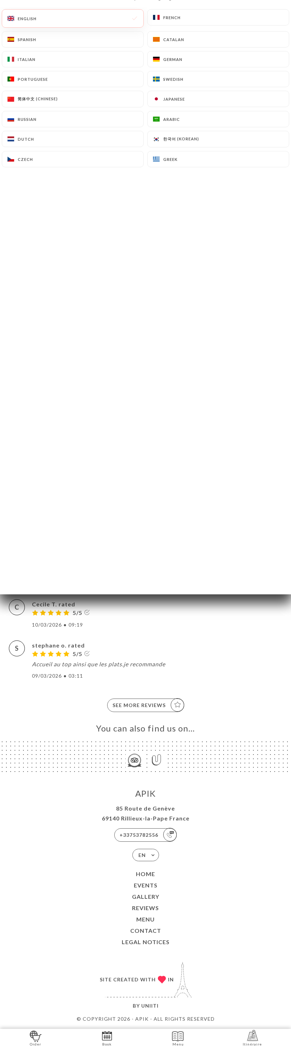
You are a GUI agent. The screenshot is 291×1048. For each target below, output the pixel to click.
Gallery (145, 896)
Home (145, 873)
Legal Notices (146, 941)
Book (107, 1044)
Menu (145, 919)
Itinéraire (252, 1044)
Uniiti (150, 1006)
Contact (145, 930)
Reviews (145, 907)
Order (35, 1044)
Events (146, 885)
